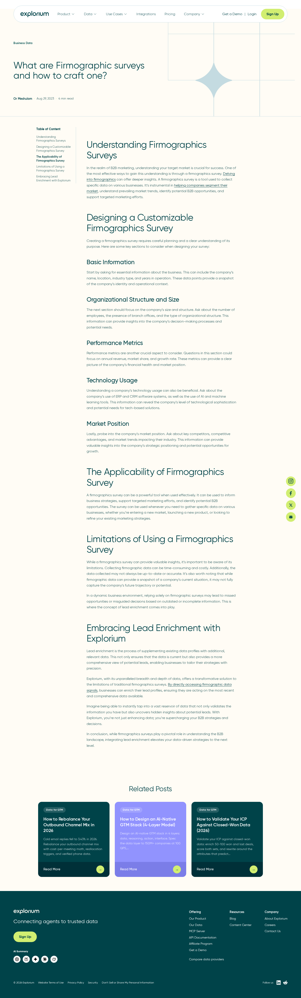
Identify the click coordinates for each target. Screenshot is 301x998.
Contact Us (273, 931)
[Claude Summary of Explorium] (44, 959)
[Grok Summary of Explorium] (54, 959)
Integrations (146, 14)
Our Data (195, 925)
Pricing (170, 14)
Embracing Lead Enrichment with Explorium (53, 178)
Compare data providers (206, 959)
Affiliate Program (200, 944)
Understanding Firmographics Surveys (51, 138)
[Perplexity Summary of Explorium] (26, 959)
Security (93, 982)
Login (252, 14)
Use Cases (114, 14)
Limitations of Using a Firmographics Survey (50, 168)
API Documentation (202, 937)
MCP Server (197, 931)
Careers (270, 925)
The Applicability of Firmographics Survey (50, 158)
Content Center (240, 925)
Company (192, 14)
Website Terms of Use (51, 982)
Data (88, 14)
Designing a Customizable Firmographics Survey (53, 148)
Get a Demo (232, 14)
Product (64, 14)
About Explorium (276, 919)
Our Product (197, 919)
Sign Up (272, 14)
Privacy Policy (76, 982)
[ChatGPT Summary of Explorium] (16, 959)
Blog (233, 919)
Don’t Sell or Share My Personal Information (128, 982)
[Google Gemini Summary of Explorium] (35, 959)
